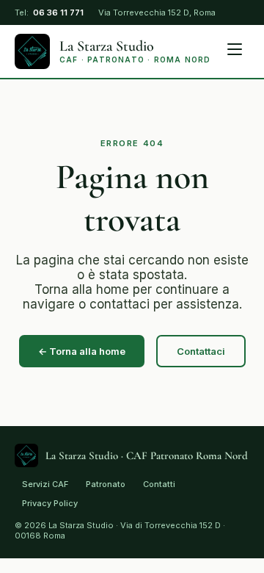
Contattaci (201, 351)
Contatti (159, 484)
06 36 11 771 (58, 13)
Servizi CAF (45, 484)
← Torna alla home (81, 351)
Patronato (105, 484)
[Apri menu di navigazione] (235, 51)
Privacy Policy (50, 503)
